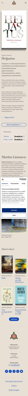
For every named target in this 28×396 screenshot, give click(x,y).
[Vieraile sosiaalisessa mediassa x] (14, 371)
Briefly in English (14, 390)
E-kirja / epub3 (7, 140)
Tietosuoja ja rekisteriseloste (14, 381)
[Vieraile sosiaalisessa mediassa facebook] (10, 371)
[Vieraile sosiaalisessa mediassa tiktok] (21, 371)
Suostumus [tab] (5, 183)
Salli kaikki (14, 210)
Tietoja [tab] (23, 183)
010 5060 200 (15, 365)
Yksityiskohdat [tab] (14, 183)
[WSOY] (14, 2)
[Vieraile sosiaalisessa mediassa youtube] (17, 371)
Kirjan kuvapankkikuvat (13, 124)
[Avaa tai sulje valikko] (25, 2)
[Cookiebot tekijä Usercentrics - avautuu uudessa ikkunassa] (19, 179)
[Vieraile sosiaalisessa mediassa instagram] (6, 371)
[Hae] (2, 2)
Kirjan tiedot (9, 117)
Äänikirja (6, 137)
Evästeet (14, 386)
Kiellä (14, 215)
